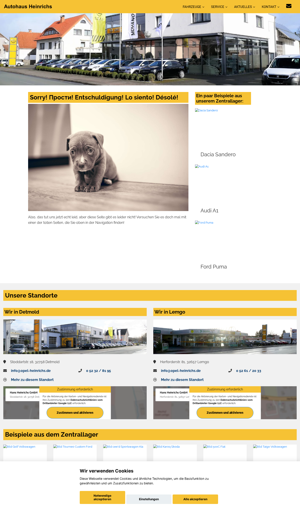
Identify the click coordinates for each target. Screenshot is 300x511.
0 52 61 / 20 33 (248, 371)
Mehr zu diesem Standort (32, 380)
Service (217, 7)
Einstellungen (149, 499)
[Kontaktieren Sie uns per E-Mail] (288, 6)
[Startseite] (28, 6)
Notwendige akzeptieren (102, 497)
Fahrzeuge (192, 7)
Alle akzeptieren (195, 499)
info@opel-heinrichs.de (31, 371)
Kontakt (269, 7)
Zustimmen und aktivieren (75, 412)
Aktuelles (243, 7)
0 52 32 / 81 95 (98, 371)
